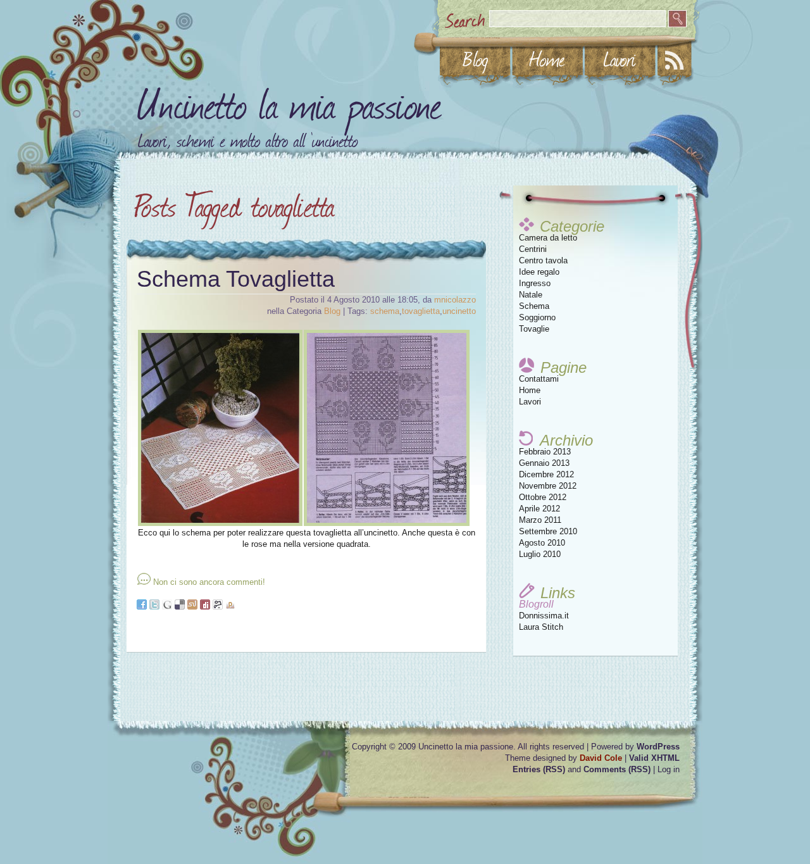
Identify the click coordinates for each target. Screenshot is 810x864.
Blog (332, 311)
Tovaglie (534, 329)
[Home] (547, 59)
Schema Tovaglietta (236, 279)
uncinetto (459, 311)
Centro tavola (543, 260)
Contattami (539, 379)
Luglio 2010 (540, 554)
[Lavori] (619, 59)
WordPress (658, 746)
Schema (534, 306)
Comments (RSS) (617, 769)
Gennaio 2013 (544, 463)
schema (384, 311)
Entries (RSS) (539, 769)
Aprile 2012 (539, 508)
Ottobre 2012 (542, 497)
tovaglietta (421, 311)
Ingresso (535, 283)
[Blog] (475, 59)
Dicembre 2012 (546, 474)
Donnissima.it (544, 615)
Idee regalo (539, 272)
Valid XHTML (654, 758)
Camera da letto (548, 237)
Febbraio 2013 (545, 451)
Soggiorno (537, 317)
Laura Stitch (541, 627)
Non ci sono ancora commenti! (209, 582)
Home (529, 390)
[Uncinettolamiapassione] (290, 100)
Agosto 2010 (542, 543)
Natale (530, 294)
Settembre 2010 (548, 531)
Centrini (533, 249)
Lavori (530, 401)
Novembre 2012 (547, 486)
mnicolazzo (455, 299)
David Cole (601, 758)
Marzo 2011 (540, 520)
